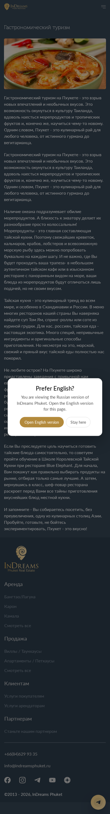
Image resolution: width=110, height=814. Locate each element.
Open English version (42, 422)
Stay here (78, 422)
